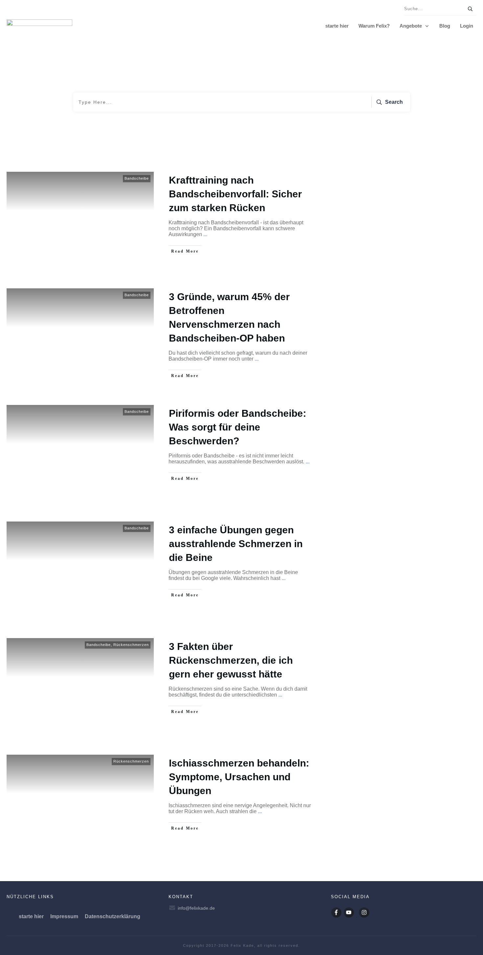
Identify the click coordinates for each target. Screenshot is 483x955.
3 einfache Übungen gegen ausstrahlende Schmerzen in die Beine (236, 543)
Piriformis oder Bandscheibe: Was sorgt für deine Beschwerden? (237, 427)
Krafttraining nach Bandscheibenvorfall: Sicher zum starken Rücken (235, 194)
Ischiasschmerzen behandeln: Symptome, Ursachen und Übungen (239, 777)
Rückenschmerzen (131, 645)
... (205, 234)
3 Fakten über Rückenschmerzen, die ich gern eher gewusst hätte (231, 660)
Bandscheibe (137, 178)
